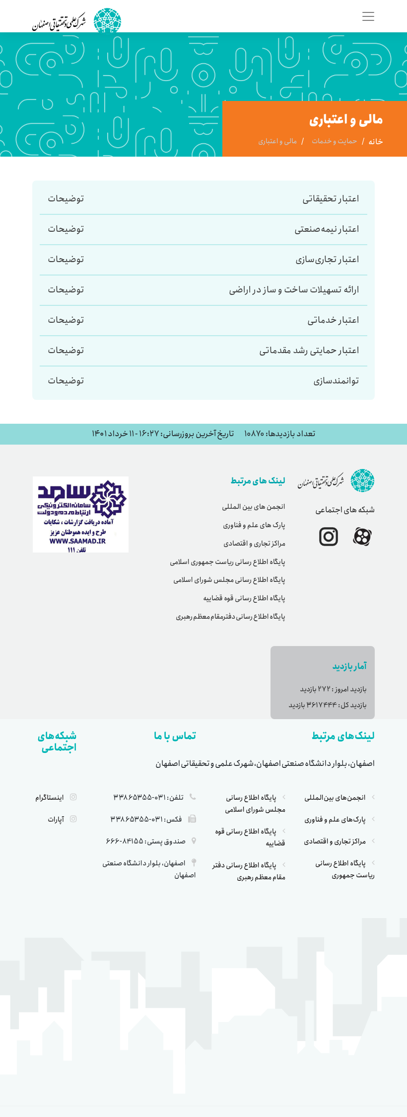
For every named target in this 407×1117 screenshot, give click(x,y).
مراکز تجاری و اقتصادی (254, 543)
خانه (375, 142)
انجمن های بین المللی (253, 506)
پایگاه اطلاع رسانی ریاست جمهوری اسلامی (227, 562)
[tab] (245, 199)
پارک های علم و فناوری (254, 525)
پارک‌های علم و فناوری (335, 819)
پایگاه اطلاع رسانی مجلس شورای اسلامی (229, 579)
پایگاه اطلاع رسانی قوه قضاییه (244, 598)
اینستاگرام (49, 797)
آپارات (56, 819)
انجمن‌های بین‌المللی (335, 797)
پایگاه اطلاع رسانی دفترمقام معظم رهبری (230, 616)
